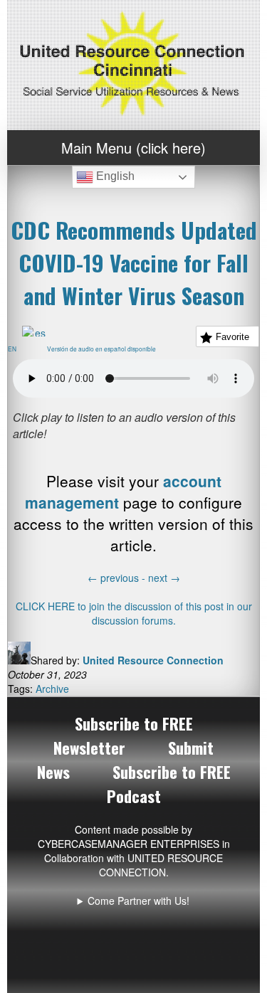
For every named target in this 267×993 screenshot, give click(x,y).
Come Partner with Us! (138, 900)
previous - (118, 577)
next (164, 577)
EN (15, 348)
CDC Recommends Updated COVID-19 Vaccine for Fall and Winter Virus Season (134, 262)
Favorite (232, 336)
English (114, 176)
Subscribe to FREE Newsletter (123, 735)
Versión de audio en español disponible (104, 348)
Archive (52, 688)
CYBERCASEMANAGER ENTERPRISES (128, 844)
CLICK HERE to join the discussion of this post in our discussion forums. (134, 613)
